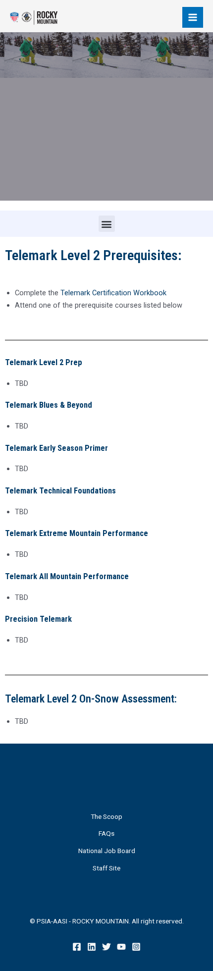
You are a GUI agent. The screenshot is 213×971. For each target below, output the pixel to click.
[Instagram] (136, 946)
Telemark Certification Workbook (113, 292)
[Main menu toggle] (192, 17)
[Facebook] (76, 946)
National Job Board (106, 851)
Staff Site (106, 868)
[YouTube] (121, 946)
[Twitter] (106, 946)
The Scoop (106, 816)
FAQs (106, 833)
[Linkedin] (91, 946)
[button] (107, 224)
